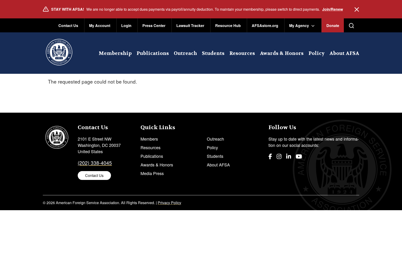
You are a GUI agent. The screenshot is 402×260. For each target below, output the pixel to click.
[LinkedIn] (288, 156)
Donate (332, 25)
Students (213, 53)
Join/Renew (332, 9)
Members (149, 139)
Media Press (152, 173)
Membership (115, 53)
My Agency (299, 25)
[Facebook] (270, 156)
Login (126, 25)
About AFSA (344, 53)
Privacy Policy (169, 202)
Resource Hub (228, 25)
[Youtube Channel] (299, 156)
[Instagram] (279, 156)
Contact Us (68, 25)
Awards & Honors (282, 53)
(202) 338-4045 (95, 162)
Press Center (153, 25)
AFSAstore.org (265, 25)
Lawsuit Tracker (190, 25)
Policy (316, 53)
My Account (99, 25)
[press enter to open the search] (351, 26)
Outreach (185, 53)
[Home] (59, 53)
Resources (242, 53)
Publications (153, 53)
